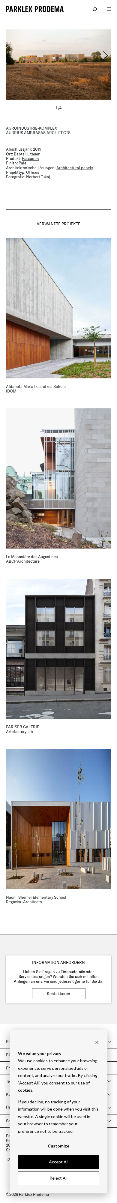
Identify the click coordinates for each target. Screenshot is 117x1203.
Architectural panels (74, 167)
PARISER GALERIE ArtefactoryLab (22, 729)
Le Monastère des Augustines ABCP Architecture (32, 559)
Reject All (59, 1177)
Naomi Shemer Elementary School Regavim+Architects (36, 899)
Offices (32, 172)
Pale (22, 163)
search (95, 9)
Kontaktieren (58, 993)
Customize (58, 1145)
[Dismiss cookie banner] (97, 1042)
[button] (105, 56)
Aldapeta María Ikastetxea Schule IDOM (36, 388)
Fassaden (30, 158)
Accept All (58, 1161)
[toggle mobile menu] (109, 9)
